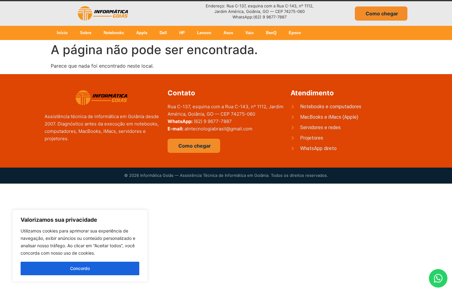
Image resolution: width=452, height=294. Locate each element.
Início (62, 32)
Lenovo (204, 32)
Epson (295, 32)
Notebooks (114, 32)
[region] (80, 246)
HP (182, 32)
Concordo (80, 268)
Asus (228, 32)
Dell (163, 32)
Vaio (249, 32)
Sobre (85, 32)
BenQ (271, 32)
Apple (141, 32)
